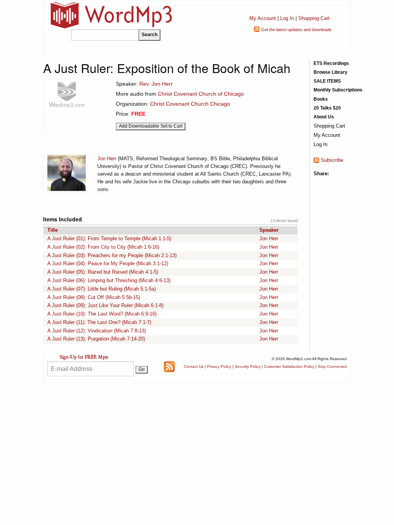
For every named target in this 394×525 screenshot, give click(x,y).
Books (321, 99)
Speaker (269, 230)
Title (52, 230)
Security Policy (247, 366)
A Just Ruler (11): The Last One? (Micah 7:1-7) (99, 322)
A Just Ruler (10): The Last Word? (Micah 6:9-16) (102, 314)
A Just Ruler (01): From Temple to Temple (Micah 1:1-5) (109, 238)
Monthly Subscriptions (338, 90)
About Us (324, 117)
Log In (287, 18)
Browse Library (330, 72)
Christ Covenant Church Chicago (190, 104)
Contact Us (194, 366)
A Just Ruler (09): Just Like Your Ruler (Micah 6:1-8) (105, 305)
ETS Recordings (331, 63)
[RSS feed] (169, 366)
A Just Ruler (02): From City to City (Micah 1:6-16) (103, 247)
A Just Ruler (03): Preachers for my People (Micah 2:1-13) (112, 255)
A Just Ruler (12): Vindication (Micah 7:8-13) (96, 331)
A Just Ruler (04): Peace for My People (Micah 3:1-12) (107, 263)
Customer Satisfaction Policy (289, 366)
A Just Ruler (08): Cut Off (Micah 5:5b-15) (93, 297)
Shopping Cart (314, 18)
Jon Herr (106, 158)
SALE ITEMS (327, 81)
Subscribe (332, 160)
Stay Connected (332, 366)
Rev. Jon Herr (156, 84)
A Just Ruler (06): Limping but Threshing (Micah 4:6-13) (108, 280)
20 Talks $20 (327, 108)
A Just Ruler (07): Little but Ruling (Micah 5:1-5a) (101, 289)
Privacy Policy (219, 366)
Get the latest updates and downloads (296, 29)
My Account (262, 18)
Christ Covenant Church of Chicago (201, 94)
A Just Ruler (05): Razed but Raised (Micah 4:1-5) (102, 272)
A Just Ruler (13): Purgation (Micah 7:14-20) (96, 339)
